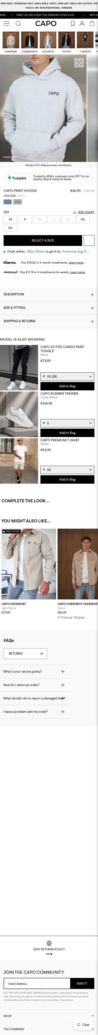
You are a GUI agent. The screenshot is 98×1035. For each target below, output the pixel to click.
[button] (4, 157)
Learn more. (76, 262)
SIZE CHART (86, 212)
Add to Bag (67, 386)
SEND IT (82, 983)
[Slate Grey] (8, 201)
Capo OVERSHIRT (13, 604)
